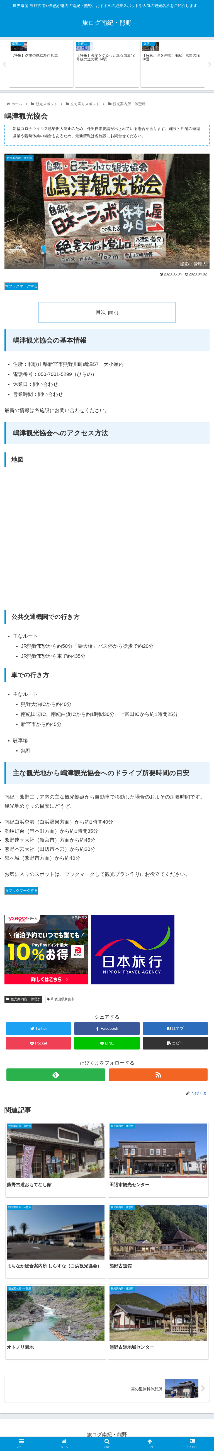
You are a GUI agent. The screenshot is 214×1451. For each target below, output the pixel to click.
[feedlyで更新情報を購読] (55, 1074)
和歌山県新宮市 (62, 999)
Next (210, 64)
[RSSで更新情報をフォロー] (158, 1074)
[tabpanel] (41, 63)
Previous (4, 64)
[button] (198, 839)
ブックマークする (23, 286)
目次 (101, 312)
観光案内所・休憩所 (26, 999)
